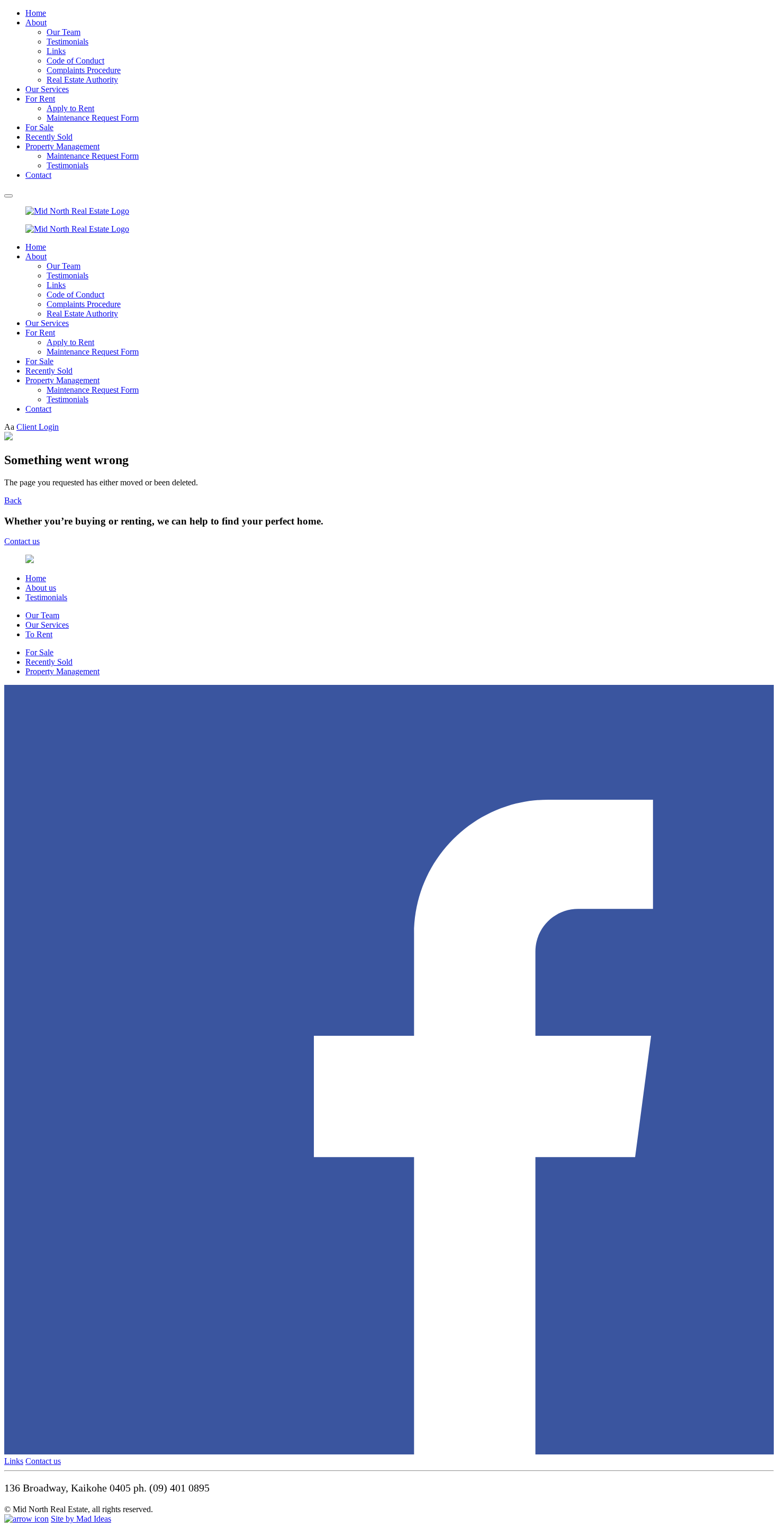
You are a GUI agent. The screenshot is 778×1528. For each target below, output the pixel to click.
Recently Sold (49, 136)
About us (40, 587)
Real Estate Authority (82, 79)
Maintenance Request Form (93, 117)
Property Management (62, 146)
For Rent (40, 98)
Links (56, 51)
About (36, 22)
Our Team (63, 32)
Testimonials (67, 41)
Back (13, 500)
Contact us (22, 541)
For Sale (39, 127)
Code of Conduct (75, 60)
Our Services (47, 89)
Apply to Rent (70, 108)
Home (35, 12)
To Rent (38, 634)
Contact (38, 174)
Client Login (37, 426)
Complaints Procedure (84, 70)
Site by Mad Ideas (81, 1518)
